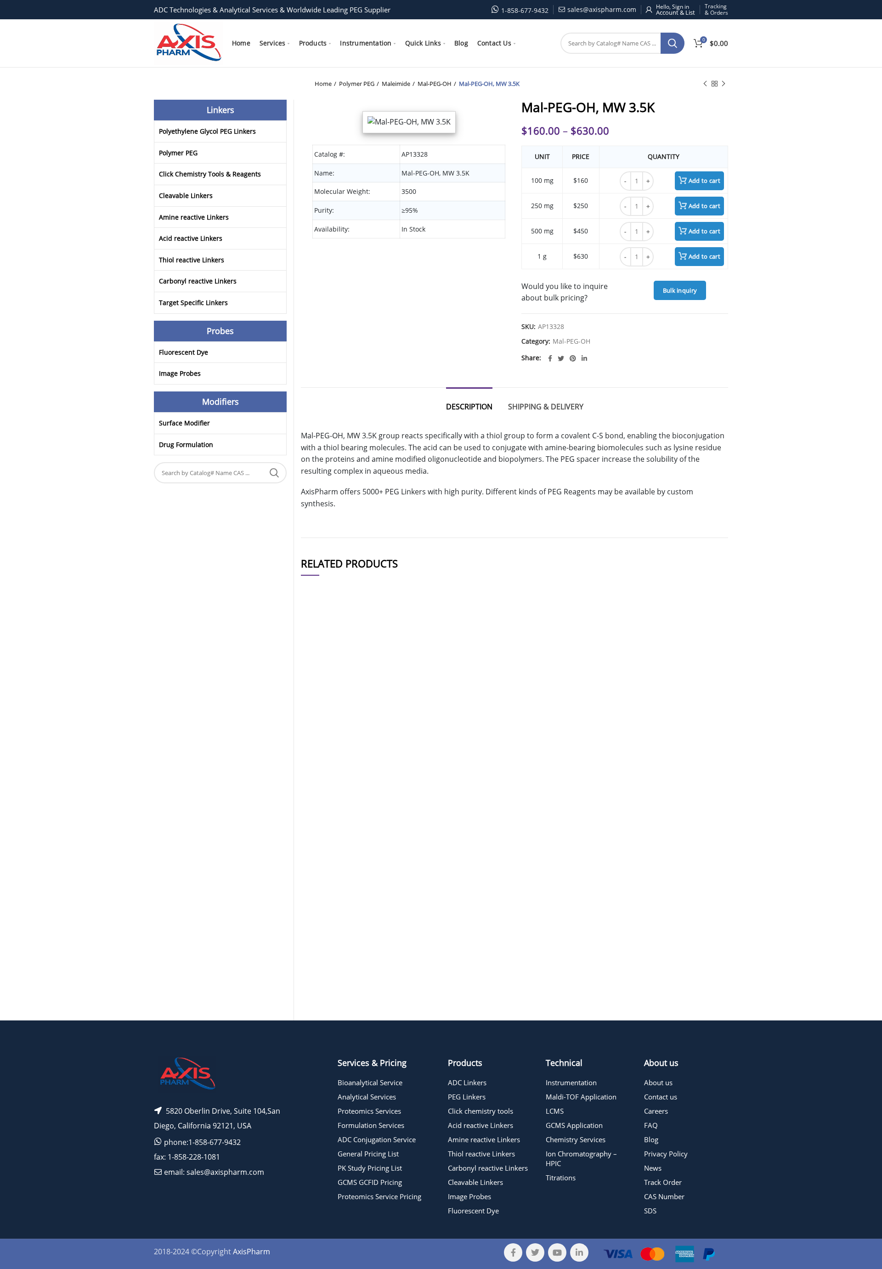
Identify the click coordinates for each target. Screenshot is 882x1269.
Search (672, 43)
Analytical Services (367, 1096)
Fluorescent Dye (183, 352)
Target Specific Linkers (193, 302)
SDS (650, 1210)
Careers (656, 1111)
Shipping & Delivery (545, 407)
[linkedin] (584, 358)
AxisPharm (251, 1251)
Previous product (705, 83)
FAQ (651, 1125)
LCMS (555, 1111)
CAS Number (664, 1196)
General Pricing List (368, 1153)
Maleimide (396, 83)
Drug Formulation (186, 444)
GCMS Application (574, 1125)
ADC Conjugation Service (377, 1139)
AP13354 (319, 827)
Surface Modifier (184, 423)
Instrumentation (571, 1082)
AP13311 (319, 893)
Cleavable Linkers (186, 195)
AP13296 (319, 1005)
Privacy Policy (666, 1153)
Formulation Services (371, 1125)
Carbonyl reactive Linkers (198, 281)
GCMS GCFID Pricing (370, 1182)
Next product (723, 83)
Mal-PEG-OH (435, 83)
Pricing (702, 695)
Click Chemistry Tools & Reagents (210, 174)
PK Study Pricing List (370, 1168)
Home (323, 83)
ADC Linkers (467, 1082)
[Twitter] (561, 358)
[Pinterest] (573, 358)
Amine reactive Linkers (194, 217)
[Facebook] (550, 358)
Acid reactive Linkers (190, 238)
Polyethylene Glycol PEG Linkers (207, 131)
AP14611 (319, 949)
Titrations (561, 1177)
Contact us (660, 1096)
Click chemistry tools (480, 1111)
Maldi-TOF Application (581, 1096)
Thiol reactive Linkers (191, 259)
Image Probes (180, 373)
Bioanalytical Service (370, 1082)
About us (658, 1082)
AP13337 (319, 761)
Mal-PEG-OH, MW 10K (390, 827)
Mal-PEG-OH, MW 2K (390, 893)
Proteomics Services (369, 1111)
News (653, 1168)
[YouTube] (557, 1252)
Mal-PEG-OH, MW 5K (390, 761)
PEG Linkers (467, 1096)
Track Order (663, 1182)
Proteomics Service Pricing (379, 1196)
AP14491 (319, 695)
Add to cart (704, 180)
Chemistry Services (575, 1139)
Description (469, 407)
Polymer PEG (356, 83)
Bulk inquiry (680, 290)
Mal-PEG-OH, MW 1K (390, 1005)
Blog (651, 1139)
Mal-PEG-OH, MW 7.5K (390, 695)
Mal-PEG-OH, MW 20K (390, 949)
